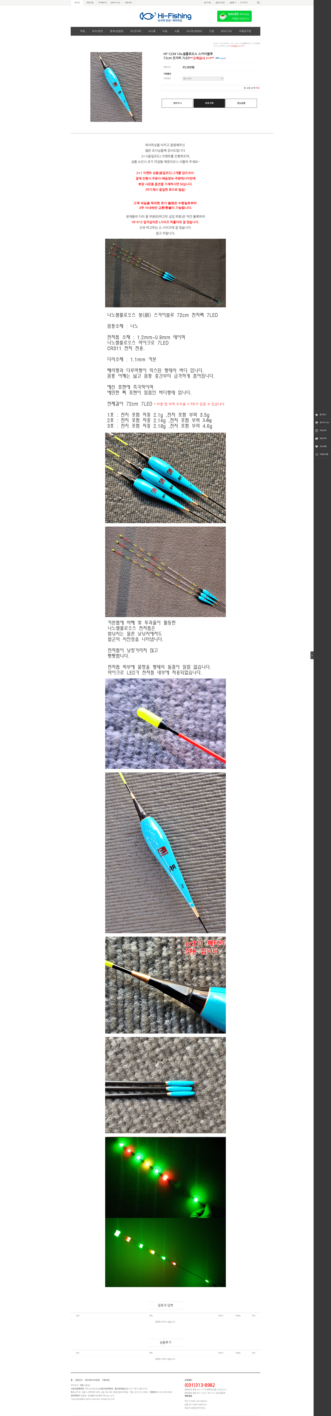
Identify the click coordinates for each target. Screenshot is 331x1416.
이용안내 (78, 1380)
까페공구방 (245, 31)
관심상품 (323, 446)
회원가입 (90, 3)
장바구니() (115, 3)
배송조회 (323, 438)
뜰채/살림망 (116, 31)
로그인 (77, 3)
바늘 (165, 31)
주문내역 (323, 430)
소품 (176, 31)
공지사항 (207, 3)
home (216, 43)
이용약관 (106, 1380)
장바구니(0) (324, 423)
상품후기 (232, 3)
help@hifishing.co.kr (104, 1396)
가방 (211, 31)
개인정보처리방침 (92, 1380)
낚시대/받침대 (194, 31)
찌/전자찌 (135, 31)
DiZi (113, 1399)
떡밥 (82, 31)
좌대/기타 (226, 31)
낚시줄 (152, 31)
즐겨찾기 (323, 415)
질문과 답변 (220, 3)
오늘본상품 (324, 454)
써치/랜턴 (97, 31)
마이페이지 (102, 3)
